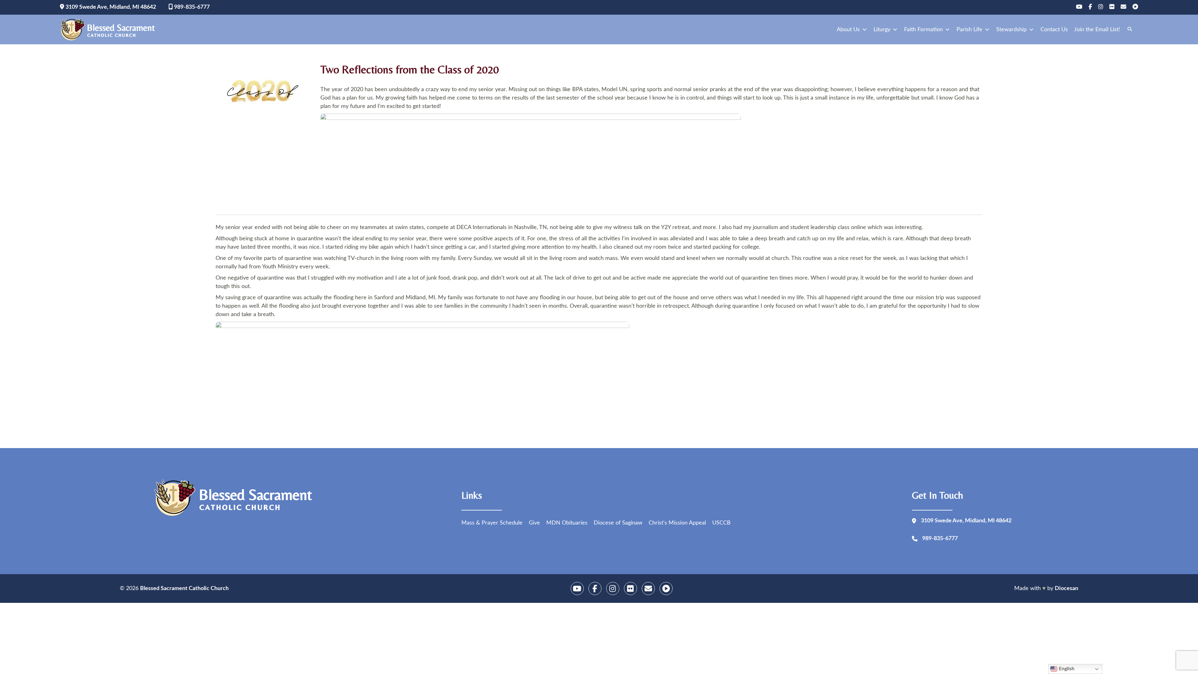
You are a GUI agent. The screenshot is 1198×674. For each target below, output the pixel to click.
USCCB (721, 523)
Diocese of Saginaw (618, 523)
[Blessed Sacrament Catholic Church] (109, 29)
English (1066, 668)
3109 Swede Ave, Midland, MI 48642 (110, 7)
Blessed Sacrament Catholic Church (184, 588)
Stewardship (1011, 29)
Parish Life (969, 29)
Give (534, 523)
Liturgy (882, 29)
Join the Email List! (1097, 29)
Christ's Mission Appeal (677, 523)
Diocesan (1066, 588)
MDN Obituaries (566, 523)
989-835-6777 (191, 7)
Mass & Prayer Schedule (492, 523)
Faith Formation (923, 29)
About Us (848, 29)
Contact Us (1054, 29)
